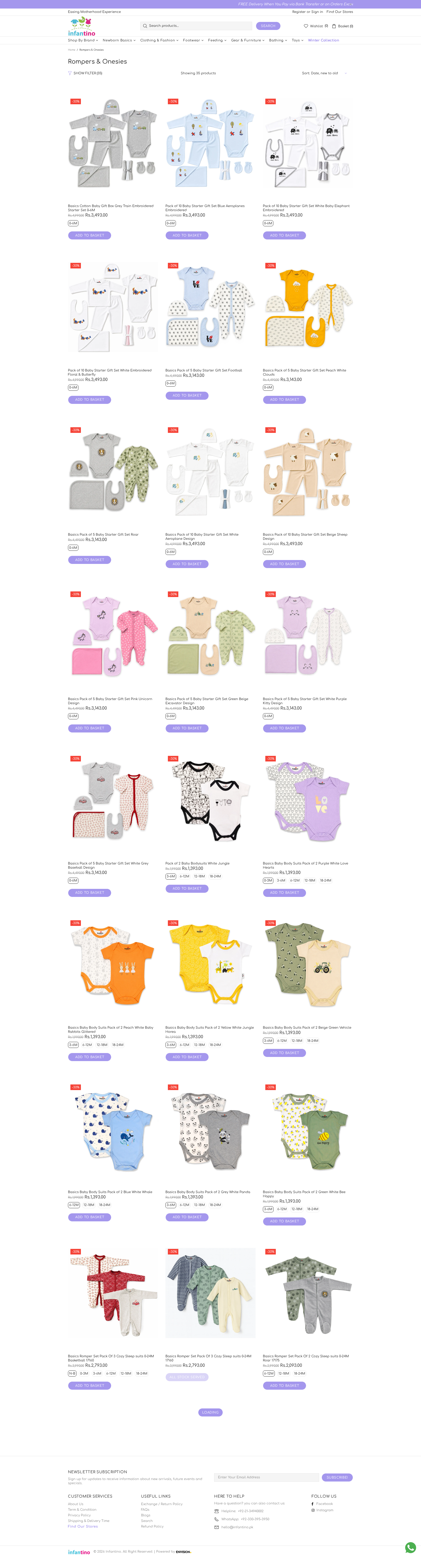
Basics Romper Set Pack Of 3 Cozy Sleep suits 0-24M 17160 (208, 1358)
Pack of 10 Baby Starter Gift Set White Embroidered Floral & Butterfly (110, 372)
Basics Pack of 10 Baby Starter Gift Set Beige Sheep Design (305, 537)
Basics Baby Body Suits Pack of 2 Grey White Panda (207, 1192)
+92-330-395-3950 (255, 1519)
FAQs (145, 1509)
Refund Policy (152, 1526)
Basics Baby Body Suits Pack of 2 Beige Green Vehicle (307, 1027)
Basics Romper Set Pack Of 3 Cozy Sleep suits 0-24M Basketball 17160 (111, 1358)
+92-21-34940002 (251, 1511)
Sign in (317, 12)
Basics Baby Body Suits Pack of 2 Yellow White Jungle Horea (209, 1030)
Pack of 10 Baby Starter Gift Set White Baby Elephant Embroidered (306, 208)
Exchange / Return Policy (161, 1504)
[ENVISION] (183, 1552)
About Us (75, 1504)
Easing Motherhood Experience (94, 12)
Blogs (145, 1515)
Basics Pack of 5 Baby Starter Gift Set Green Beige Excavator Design (206, 701)
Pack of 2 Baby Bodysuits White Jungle (197, 863)
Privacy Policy (79, 1515)
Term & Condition (82, 1509)
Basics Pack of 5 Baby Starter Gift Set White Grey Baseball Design (108, 865)
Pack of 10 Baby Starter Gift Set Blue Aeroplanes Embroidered (205, 208)
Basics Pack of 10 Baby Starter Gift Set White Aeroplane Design (202, 537)
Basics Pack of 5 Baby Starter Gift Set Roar (103, 534)
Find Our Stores (340, 12)
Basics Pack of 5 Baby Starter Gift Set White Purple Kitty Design (305, 701)
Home (71, 49)
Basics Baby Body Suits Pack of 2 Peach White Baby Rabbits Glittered (110, 1030)
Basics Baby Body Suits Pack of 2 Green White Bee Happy (304, 1194)
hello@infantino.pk (237, 1527)
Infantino (81, 26)
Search (268, 26)
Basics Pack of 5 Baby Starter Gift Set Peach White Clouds (304, 372)
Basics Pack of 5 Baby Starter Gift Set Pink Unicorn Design (110, 701)
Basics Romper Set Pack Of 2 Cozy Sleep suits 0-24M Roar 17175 (306, 1358)
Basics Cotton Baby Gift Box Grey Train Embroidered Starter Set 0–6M (110, 208)
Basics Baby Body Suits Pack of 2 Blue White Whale (110, 1192)
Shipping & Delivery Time (88, 1521)
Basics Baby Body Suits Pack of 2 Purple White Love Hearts (305, 865)
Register (299, 12)
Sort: (306, 73)
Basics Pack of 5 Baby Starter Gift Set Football (203, 370)
